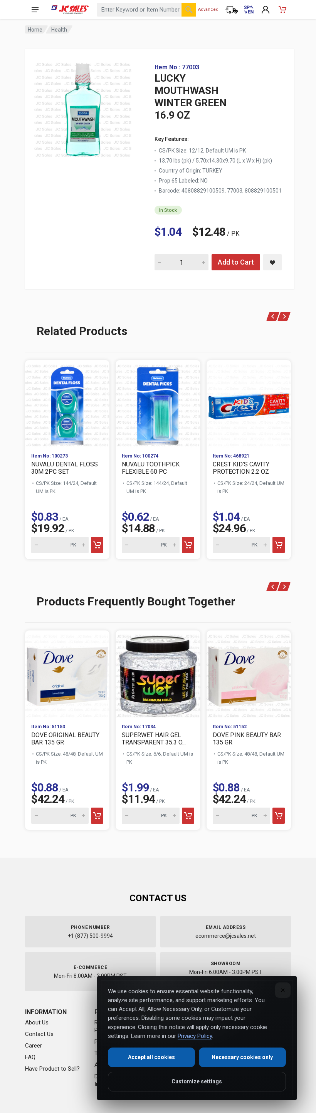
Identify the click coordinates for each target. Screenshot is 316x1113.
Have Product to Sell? (52, 1068)
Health (59, 30)
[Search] (189, 10)
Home (35, 30)
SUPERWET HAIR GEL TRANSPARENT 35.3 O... (154, 738)
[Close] (283, 990)
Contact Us (39, 1034)
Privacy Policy (195, 1036)
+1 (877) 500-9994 (90, 936)
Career (33, 1045)
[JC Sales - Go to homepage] (70, 9)
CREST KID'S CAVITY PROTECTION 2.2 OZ (241, 468)
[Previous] (273, 316)
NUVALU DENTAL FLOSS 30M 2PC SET (64, 468)
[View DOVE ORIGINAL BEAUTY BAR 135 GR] (67, 673)
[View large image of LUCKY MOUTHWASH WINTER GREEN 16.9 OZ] (82, 108)
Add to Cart (236, 262)
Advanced (208, 9)
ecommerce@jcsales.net (225, 936)
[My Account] (265, 9)
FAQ (30, 1057)
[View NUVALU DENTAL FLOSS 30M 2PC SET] (67, 403)
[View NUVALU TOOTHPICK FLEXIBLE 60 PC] (158, 403)
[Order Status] (231, 9)
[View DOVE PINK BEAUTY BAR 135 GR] (249, 673)
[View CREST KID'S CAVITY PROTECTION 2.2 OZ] (249, 403)
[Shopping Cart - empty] (282, 9)
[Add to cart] (97, 545)
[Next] (284, 316)
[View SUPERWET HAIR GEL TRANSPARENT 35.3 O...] (158, 673)
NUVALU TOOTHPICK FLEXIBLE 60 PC (151, 468)
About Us (37, 1022)
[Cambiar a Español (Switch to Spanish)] (248, 9)
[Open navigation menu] (35, 9)
